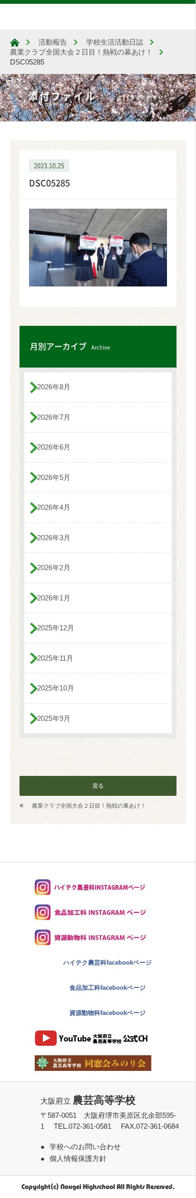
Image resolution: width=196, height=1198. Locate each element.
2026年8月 (53, 387)
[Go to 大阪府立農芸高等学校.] (15, 42)
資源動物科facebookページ (107, 1012)
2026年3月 (53, 538)
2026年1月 (53, 598)
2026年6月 (53, 447)
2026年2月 (53, 567)
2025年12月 (55, 628)
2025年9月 (53, 718)
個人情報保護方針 (78, 1158)
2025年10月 (55, 688)
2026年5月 (53, 477)
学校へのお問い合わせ (85, 1147)
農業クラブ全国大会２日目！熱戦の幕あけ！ (89, 805)
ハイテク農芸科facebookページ (107, 962)
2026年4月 (53, 507)
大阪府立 (88, 1101)
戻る (98, 786)
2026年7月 (53, 417)
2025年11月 (55, 658)
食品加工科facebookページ (107, 987)
